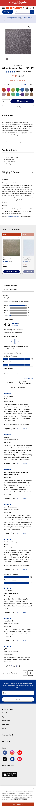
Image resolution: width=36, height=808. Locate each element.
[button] (4, 90)
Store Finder (6, 720)
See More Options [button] (11, 271)
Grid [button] (23, 84)
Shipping (10, 216)
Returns (16, 216)
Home (3, 17)
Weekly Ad (7, 12)
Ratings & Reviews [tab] (10, 285)
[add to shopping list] (29, 27)
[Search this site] (32, 12)
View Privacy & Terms (20, 799)
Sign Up (18, 699)
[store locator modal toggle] (23, 8)
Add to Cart (24, 101)
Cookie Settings (18, 804)
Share (16, 106)
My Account (6, 717)
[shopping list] (30, 8)
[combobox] (22, 12)
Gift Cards (5, 724)
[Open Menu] (3, 8)
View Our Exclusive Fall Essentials (18, 3)
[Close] (34, 789)
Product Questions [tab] (10, 289)
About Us (5, 741)
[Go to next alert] (32, 3)
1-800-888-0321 (7, 709)
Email (5, 693)
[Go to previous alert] (5, 3)
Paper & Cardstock (28, 17)
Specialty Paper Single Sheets (10, 19)
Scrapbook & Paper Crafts (14, 17)
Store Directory (7, 713)
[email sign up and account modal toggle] (27, 8)
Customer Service (8, 735)
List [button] (29, 84)
